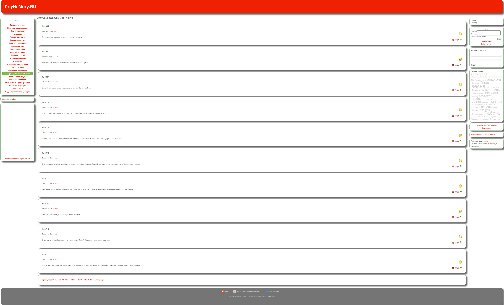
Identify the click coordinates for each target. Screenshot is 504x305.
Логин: (474, 31)
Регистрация (487, 41)
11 (69, 279)
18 (86, 279)
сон (486, 116)
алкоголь (494, 79)
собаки (480, 116)
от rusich (54, 31)
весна (478, 85)
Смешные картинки (17, 79)
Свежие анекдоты (17, 37)
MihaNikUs (271, 296)
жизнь (473, 93)
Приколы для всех (17, 25)
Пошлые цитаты (17, 46)
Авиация (478, 80)
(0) (458, 39)
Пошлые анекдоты (17, 40)
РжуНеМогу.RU (20, 6)
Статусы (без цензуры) (17, 76)
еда (481, 90)
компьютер (491, 93)
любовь (478, 98)
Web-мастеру (274, 291)
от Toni (56, 56)
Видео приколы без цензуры (17, 91)
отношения (475, 107)
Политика (475, 110)
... (93, 279)
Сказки (474, 116)
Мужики (476, 101)
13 (74, 279)
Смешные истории (17, 49)
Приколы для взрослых (17, 28)
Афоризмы (17, 61)
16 (81, 279)
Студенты (494, 116)
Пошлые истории (17, 52)
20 (91, 279)
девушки (494, 87)
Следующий (99, 279)
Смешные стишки (17, 55)
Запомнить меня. (479, 36)
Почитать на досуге (17, 85)
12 (72, 279)
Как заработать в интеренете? (483, 134)
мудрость (491, 99)
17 (84, 279)
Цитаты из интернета (17, 43)
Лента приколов (17, 31)
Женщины (492, 89)
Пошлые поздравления (17, 70)
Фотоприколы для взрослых (17, 82)
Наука (492, 101)
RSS (226, 291)
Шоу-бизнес (495, 119)
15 (79, 279)
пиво (495, 107)
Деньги (474, 90)
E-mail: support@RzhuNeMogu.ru (249, 291)
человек (486, 119)
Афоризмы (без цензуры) (17, 64)
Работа (492, 112)
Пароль (474, 34)
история (480, 93)
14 (76, 279)
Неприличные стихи (17, 58)
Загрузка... (486, 128)
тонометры (489, 143)
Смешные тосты (17, 67)
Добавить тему (486, 44)
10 (67, 279)
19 (88, 279)
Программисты (477, 114)
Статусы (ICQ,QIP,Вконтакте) (18, 73)
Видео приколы (17, 88)
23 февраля (479, 74)
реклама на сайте (9, 99)
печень (486, 106)
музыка (485, 102)
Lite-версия (17, 34)
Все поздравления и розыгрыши (17, 158)
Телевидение (476, 119)
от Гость (55, 82)
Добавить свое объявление (486, 125)
